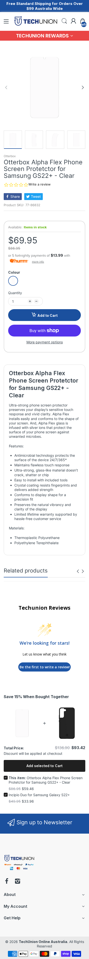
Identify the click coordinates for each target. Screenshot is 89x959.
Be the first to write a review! (45, 667)
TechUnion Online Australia (43, 942)
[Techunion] (19, 871)
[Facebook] (7, 881)
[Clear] (13, 281)
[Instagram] (18, 881)
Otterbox (10, 156)
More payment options (44, 342)
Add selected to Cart (44, 766)
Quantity (15, 293)
